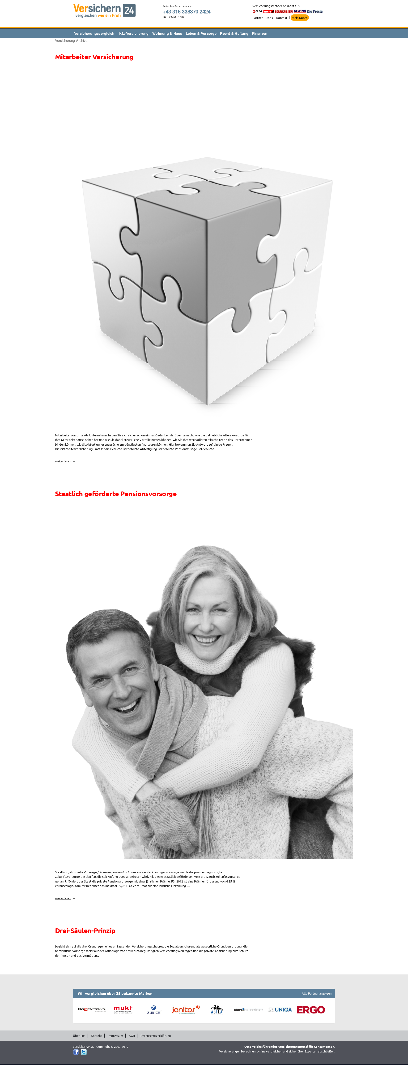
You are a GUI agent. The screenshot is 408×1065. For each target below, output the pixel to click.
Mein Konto (300, 18)
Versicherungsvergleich (94, 33)
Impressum (115, 1036)
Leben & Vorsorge (201, 33)
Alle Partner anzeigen (317, 993)
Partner (257, 18)
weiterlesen (64, 461)
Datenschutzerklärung (155, 1036)
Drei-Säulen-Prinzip (85, 930)
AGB (132, 1036)
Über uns (79, 1036)
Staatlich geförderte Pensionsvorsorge (116, 493)
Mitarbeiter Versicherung (94, 56)
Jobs (269, 18)
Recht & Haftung (234, 33)
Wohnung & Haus (167, 33)
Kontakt (281, 18)
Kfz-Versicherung (134, 33)
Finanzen (259, 33)
